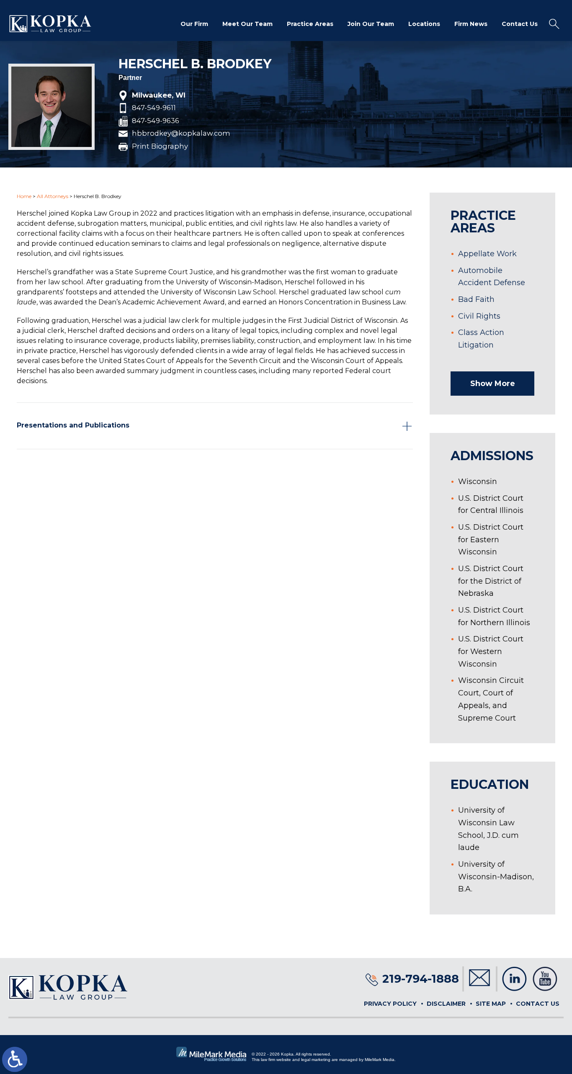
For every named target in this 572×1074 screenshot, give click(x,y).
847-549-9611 (154, 108)
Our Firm (194, 24)
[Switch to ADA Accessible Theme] (14, 1059)
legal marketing (315, 1059)
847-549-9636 (155, 121)
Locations (424, 24)
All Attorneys (52, 196)
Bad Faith (476, 299)
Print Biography (160, 146)
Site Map (491, 1003)
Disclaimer (446, 1003)
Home (24, 196)
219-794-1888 (420, 979)
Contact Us (520, 24)
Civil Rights (479, 316)
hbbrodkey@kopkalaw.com (181, 133)
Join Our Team (371, 24)
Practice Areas (310, 24)
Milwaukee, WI (159, 95)
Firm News (470, 24)
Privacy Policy (390, 1003)
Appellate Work (487, 253)
